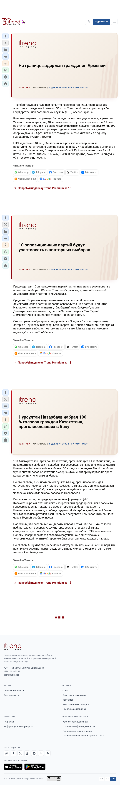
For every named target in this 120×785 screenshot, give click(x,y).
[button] (5, 36)
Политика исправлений (74, 709)
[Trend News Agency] (12, 646)
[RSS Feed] (48, 753)
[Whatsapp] (6, 753)
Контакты (67, 700)
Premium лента (11, 695)
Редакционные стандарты (75, 704)
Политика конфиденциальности (78, 726)
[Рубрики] (114, 22)
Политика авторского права (77, 731)
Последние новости (14, 690)
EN (101, 779)
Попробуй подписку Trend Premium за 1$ (44, 188)
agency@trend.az (11, 675)
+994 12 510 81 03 (12, 671)
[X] (20, 753)
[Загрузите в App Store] (13, 767)
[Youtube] (27, 753)
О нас (65, 690)
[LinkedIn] (41, 753)
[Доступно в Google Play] (34, 767)
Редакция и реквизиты (74, 695)
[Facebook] (13, 753)
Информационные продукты (18, 726)
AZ (107, 779)
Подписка (9, 721)
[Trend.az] (13, 21)
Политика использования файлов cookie (83, 735)
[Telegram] (34, 753)
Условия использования (75, 721)
